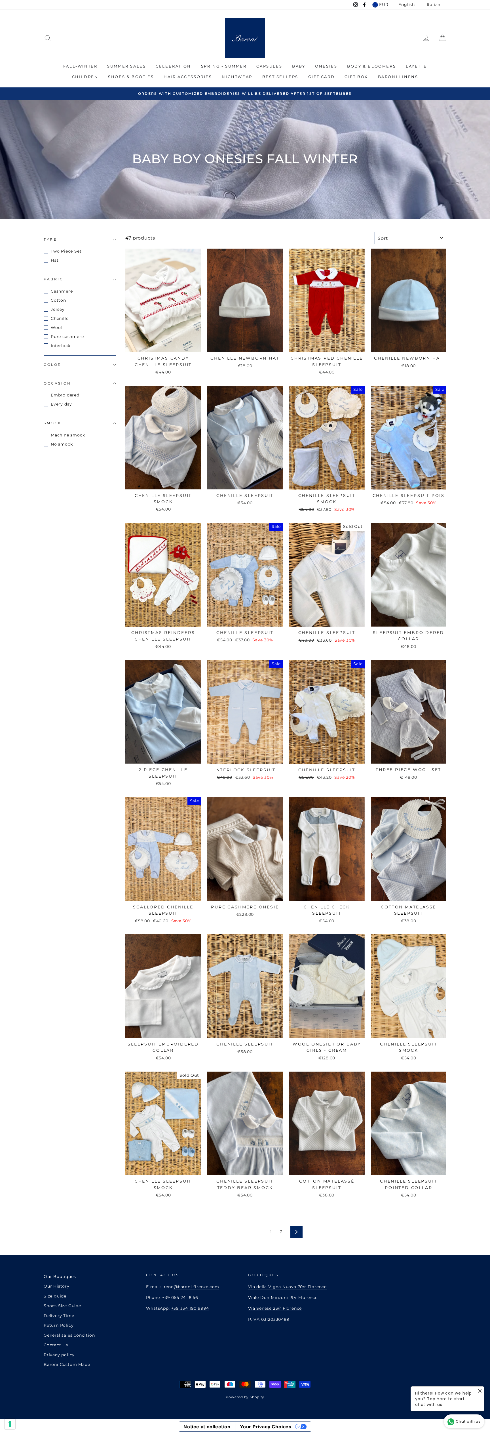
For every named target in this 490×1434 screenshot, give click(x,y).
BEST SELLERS (280, 76)
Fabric (54, 279)
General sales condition (69, 1335)
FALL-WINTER (80, 66)
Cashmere (62, 291)
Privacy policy (59, 1355)
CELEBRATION (173, 66)
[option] (245, 93)
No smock (62, 444)
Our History (56, 1286)
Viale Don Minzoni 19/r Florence (283, 1297)
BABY (298, 66)
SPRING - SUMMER (224, 66)
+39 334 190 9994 (190, 1308)
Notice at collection (207, 1426)
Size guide (55, 1296)
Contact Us (56, 1345)
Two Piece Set (66, 251)
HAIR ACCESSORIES (188, 76)
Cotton (58, 300)
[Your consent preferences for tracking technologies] (10, 1424)
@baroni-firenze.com (196, 1286)
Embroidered (65, 395)
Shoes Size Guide (62, 1305)
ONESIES (326, 66)
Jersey (58, 309)
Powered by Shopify (245, 1397)
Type (50, 239)
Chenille (59, 318)
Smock (53, 423)
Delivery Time (59, 1315)
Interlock (60, 345)
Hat (54, 260)
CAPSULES (269, 66)
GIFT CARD (321, 76)
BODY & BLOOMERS (371, 66)
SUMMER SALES (126, 66)
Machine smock (68, 435)
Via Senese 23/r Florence (275, 1308)
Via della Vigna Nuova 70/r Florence (287, 1286)
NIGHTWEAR (237, 76)
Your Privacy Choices (266, 1426)
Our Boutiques (60, 1276)
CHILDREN (85, 76)
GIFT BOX (356, 76)
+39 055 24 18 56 (180, 1297)
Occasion (57, 383)
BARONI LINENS (398, 76)
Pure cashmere (67, 336)
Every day (61, 404)
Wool (56, 327)
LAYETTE (416, 66)
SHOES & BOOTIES (131, 76)
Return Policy (58, 1325)
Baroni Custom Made (67, 1364)
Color (53, 364)
